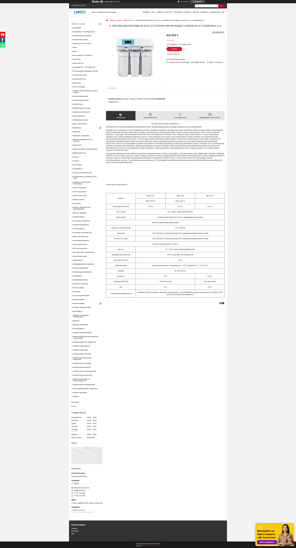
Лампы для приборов (81, 112)
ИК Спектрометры (80, 248)
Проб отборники (79, 188)
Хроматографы (79, 303)
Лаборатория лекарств (82, 367)
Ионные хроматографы (82, 307)
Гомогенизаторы (79, 79)
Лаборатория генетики (82, 354)
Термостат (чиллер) (80, 284)
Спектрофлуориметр (81, 240)
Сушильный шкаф (80, 256)
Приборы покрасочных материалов (82, 183)
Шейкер (76, 321)
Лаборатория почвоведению (84, 385)
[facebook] (221, 304)
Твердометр (77, 260)
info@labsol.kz (79, 490)
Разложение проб (80, 196)
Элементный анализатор (82, 333)
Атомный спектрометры (82, 233)
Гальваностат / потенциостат (84, 67)
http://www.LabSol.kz (81, 488)
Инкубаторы (78, 104)
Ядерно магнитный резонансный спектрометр (85, 337)
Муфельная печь (79, 153)
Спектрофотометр (80, 244)
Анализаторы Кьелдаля (82, 36)
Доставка (178, 12)
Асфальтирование (80, 393)
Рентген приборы (80, 213)
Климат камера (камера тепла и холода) (85, 91)
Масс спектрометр (80, 124)
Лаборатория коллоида (82, 363)
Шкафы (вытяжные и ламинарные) (81, 316)
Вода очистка (128, 20)
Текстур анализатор (80, 268)
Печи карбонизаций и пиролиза (85, 389)
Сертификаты (214, 12)
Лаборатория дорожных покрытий (82, 358)
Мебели (76, 396)
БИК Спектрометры (80, 237)
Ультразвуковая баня (81, 296)
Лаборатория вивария (81, 346)
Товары (74, 528)
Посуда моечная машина (82, 173)
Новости (204, 12)
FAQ (222, 12)
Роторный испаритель (81, 221)
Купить (174, 49)
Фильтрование (78, 299)
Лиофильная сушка (80, 120)
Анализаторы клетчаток (82, 44)
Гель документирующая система (85, 71)
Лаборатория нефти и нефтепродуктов (81, 380)
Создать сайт (108, 1)
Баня (75, 47)
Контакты (187, 12)
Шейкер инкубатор (80, 325)
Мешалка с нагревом (81, 136)
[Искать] (221, 5)
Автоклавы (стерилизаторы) (84, 32)
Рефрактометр (79, 217)
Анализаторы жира (80, 40)
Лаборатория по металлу (82, 375)
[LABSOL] (80, 12)
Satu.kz (158, 544)
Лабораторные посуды (82, 108)
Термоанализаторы (80, 280)
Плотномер (77, 165)
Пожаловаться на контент (151, 546)
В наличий (77, 28)
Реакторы (77, 203)
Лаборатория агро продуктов (84, 342)
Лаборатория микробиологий (84, 371)
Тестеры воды (78, 288)
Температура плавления (82, 272)
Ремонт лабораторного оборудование (82, 208)
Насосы (76, 157)
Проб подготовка (79, 192)
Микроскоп (77, 145)
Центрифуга (77, 311)
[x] (223, 304)
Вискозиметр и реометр (82, 55)
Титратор (76, 292)
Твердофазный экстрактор (83, 264)
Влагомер (76, 59)
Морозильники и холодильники (85, 149)
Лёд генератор (79, 116)
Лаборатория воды (80, 350)
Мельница (77, 128)
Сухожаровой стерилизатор (83, 252)
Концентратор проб (81, 100)
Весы (75, 51)
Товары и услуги (163, 12)
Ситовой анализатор (81, 225)
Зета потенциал (79, 87)
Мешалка (76, 132)
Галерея (196, 12)
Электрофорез (79, 329)
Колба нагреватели (80, 96)
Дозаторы (77, 83)
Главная (145, 12)
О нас (152, 12)
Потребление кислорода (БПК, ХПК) (85, 177)
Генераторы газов (80, 75)
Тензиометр (77, 276)
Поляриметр (78, 169)
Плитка (76, 161)
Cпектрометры (79, 229)
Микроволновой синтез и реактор (83, 140)
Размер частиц (78, 200)
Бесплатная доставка (177, 59)
